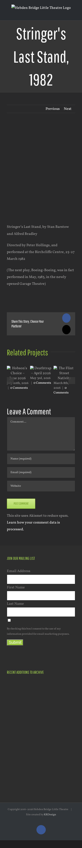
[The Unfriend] (47, 739)
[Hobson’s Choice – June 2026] (15, 687)
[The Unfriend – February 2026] (15, 734)
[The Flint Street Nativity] (31, 739)
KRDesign (50, 814)
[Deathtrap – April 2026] (15, 715)
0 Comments (19, 388)
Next (68, 108)
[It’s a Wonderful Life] (64, 762)
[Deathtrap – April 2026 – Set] (47, 710)
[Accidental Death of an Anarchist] (15, 762)
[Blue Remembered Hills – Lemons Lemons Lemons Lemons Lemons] (47, 762)
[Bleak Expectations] (31, 762)
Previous (53, 108)
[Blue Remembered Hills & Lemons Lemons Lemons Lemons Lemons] (31, 784)
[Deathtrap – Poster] (31, 716)
